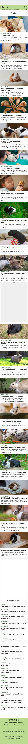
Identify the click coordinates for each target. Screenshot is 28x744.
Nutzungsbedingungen (8, 731)
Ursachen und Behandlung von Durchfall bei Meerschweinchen (12, 89)
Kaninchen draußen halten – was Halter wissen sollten (13, 274)
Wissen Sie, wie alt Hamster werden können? (12, 635)
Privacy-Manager (7, 733)
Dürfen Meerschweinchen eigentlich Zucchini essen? (14, 550)
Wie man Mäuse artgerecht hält (9, 35)
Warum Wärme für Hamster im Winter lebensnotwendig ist (10, 671)
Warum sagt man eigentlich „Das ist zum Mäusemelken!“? (11, 652)
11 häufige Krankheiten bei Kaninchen (10, 168)
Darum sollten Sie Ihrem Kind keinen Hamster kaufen (12, 194)
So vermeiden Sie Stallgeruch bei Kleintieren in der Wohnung (14, 62)
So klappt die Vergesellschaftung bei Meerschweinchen (10, 142)
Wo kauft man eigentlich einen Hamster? (11, 421)
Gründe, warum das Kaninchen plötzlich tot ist (13, 447)
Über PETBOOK (6, 729)
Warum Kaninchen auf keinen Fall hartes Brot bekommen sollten (12, 617)
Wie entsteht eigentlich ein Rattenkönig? (11, 115)
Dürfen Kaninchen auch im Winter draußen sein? (13, 646)
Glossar (23, 731)
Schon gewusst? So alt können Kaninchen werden (13, 472)
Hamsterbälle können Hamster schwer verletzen (13, 611)
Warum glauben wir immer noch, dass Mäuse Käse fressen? (14, 708)
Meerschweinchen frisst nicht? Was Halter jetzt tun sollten (14, 221)
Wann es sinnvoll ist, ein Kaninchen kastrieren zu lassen (13, 640)
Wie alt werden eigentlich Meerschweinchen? (12, 677)
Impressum (12, 729)
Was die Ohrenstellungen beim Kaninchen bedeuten (14, 606)
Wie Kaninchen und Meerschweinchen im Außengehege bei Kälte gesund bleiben (11, 701)
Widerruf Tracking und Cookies (18, 733)
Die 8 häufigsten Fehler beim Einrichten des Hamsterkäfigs (12, 688)
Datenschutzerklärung (20, 729)
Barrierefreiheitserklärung (14, 738)
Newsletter (16, 731)
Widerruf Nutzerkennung (17, 736)
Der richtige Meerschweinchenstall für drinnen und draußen (14, 629)
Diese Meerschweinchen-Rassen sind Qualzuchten (13, 248)
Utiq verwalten (8, 736)
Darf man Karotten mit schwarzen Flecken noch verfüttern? (13, 342)
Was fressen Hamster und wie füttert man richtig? (14, 623)
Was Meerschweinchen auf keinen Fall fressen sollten (12, 694)
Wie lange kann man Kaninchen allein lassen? (12, 658)
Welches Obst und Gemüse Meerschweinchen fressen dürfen (12, 664)
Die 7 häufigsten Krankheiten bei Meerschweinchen (14, 498)
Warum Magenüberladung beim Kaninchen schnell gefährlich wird (14, 370)
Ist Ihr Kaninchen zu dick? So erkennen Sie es (12, 396)
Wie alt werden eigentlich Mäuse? (9, 682)
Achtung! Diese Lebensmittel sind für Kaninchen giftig (13, 524)
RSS (20, 731)
